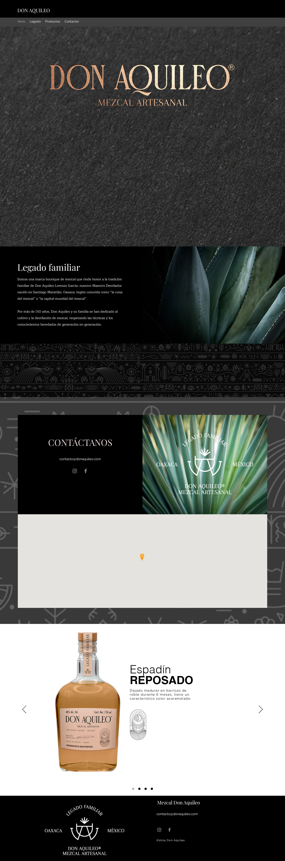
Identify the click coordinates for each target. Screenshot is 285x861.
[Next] (261, 709)
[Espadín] (139, 789)
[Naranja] (146, 789)
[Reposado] (133, 789)
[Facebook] (86, 471)
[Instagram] (75, 471)
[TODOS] (152, 789)
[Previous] (24, 709)
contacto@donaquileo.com (80, 459)
